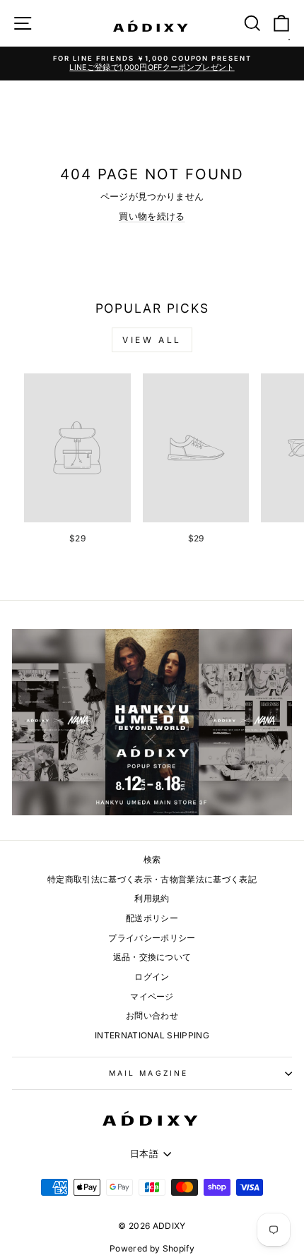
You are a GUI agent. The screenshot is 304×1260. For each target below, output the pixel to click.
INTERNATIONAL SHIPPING (152, 1035)
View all (152, 340)
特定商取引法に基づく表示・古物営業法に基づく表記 (152, 879)
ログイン (151, 976)
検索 (152, 859)
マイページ (152, 996)
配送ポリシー (152, 918)
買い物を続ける (152, 216)
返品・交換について (152, 957)
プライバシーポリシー (151, 937)
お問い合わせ (152, 1015)
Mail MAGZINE (148, 1073)
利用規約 (151, 898)
